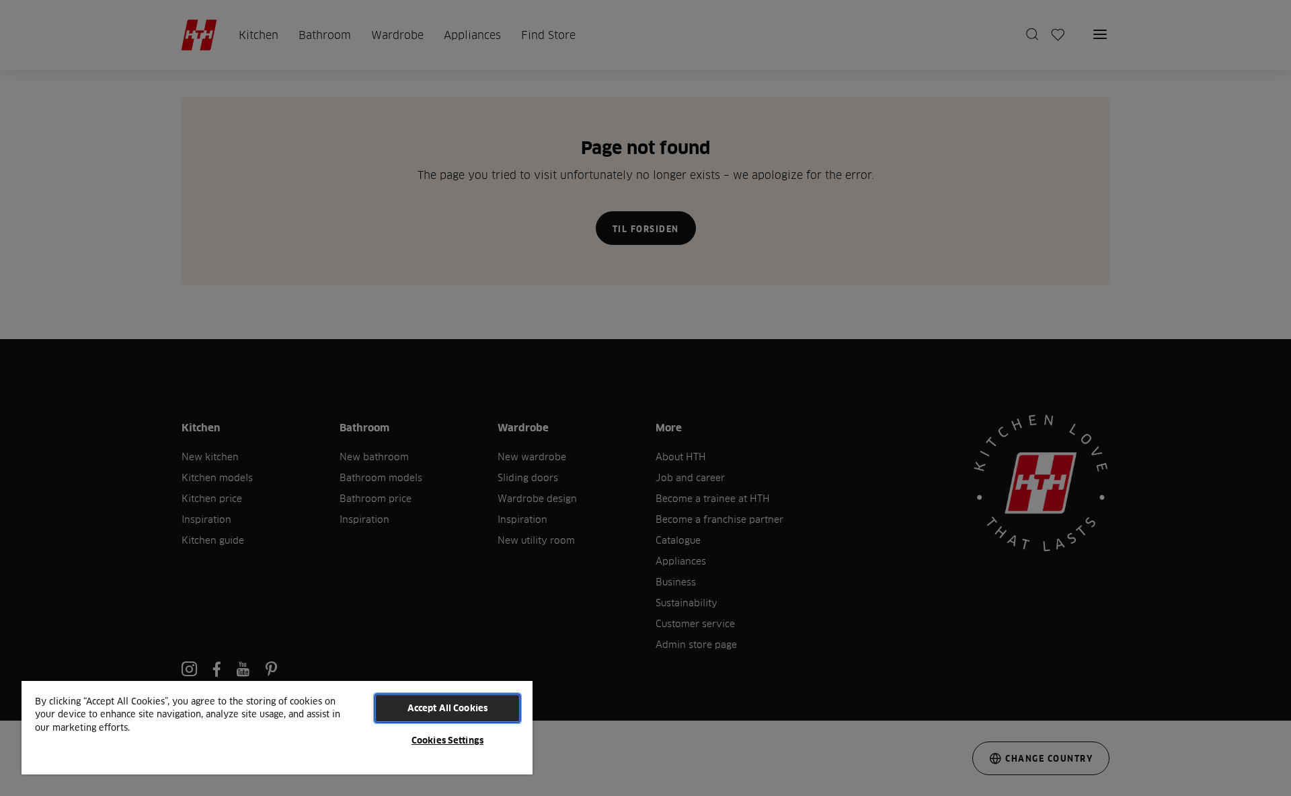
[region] (277, 727)
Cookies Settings (447, 740)
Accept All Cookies (447, 707)
